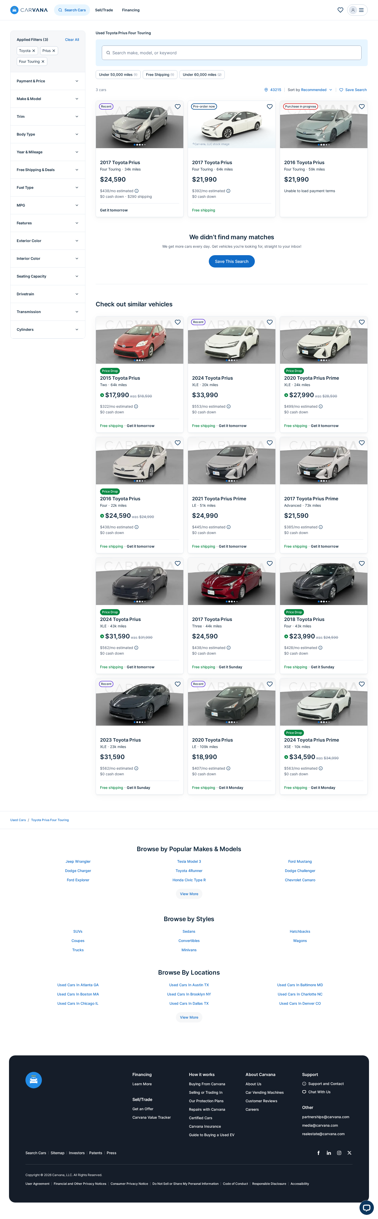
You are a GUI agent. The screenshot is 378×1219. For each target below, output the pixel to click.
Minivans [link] (189, 950)
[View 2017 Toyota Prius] (139, 159)
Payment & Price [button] (31, 81)
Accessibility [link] (300, 1184)
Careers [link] (252, 1109)
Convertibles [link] (189, 940)
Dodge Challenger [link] (300, 870)
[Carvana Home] (33, 1080)
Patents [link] (95, 1153)
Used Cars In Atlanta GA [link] (78, 985)
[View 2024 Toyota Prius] (231, 374)
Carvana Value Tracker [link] (151, 1117)
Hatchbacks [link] (300, 931)
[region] (139, 124)
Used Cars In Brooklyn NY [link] (189, 994)
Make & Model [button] (29, 98)
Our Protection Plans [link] (206, 1101)
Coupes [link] (78, 940)
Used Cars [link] (18, 820)
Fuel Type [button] (25, 187)
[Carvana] (29, 10)
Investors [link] (77, 1153)
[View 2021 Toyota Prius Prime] (231, 495)
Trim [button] (21, 116)
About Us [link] (254, 1084)
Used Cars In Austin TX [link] (189, 985)
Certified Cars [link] (200, 1118)
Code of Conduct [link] (235, 1184)
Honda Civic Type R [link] (189, 880)
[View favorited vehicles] (340, 10)
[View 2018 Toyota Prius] (323, 616)
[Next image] (178, 124)
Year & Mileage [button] (29, 152)
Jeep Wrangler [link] (78, 861)
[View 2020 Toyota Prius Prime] (323, 374)
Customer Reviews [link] (261, 1101)
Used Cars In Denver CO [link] (300, 1003)
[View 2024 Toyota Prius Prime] (323, 736)
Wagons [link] (300, 940)
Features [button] (24, 223)
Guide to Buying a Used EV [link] (212, 1135)
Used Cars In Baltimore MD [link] (300, 985)
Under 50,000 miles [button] (118, 74)
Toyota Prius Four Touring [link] (50, 820)
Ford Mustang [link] (300, 861)
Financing (131, 10)
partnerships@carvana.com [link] (325, 1117)
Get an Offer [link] (142, 1109)
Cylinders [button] (25, 329)
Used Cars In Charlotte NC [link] (300, 994)
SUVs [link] (78, 931)
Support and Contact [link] (326, 1083)
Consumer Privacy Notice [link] (129, 1184)
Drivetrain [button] (25, 294)
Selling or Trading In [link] (205, 1092)
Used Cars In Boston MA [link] (78, 994)
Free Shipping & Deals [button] (36, 169)
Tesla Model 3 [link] (189, 861)
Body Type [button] (26, 134)
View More (189, 894)
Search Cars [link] (35, 1153)
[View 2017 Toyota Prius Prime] (323, 495)
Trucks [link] (78, 950)
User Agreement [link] (37, 1184)
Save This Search (232, 261)
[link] (319, 1153)
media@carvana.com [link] (320, 1125)
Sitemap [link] (58, 1153)
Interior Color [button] (28, 258)
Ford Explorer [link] (78, 880)
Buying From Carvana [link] (207, 1084)
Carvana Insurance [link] (205, 1126)
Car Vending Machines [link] (265, 1092)
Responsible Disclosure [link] (269, 1184)
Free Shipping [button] (160, 74)
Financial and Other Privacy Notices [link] (80, 1184)
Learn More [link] (142, 1084)
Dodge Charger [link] (78, 870)
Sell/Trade (104, 10)
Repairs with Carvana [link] (207, 1109)
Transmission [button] (29, 311)
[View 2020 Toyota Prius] (231, 736)
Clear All (72, 39)
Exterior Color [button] (29, 240)
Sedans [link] (189, 931)
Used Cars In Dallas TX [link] (189, 1003)
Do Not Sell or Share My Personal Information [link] (185, 1184)
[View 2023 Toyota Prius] (139, 736)
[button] (357, 10)
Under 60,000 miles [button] (202, 74)
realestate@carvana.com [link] (323, 1134)
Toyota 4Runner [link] (189, 870)
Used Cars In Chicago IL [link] (77, 1003)
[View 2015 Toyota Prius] (139, 374)
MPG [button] (21, 205)
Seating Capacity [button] (31, 276)
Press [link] (111, 1153)
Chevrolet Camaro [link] (300, 880)
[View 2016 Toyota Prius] (323, 159)
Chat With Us (319, 1092)
